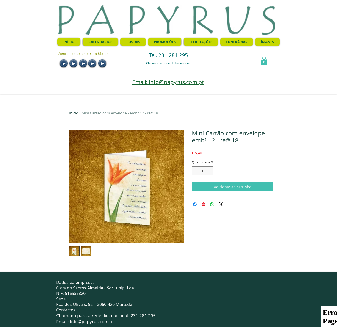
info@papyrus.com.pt (92, 321)
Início (73, 113)
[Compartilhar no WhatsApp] (212, 204)
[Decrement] (195, 171)
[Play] (64, 63)
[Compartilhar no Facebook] (195, 204)
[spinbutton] (202, 171)
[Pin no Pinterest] (203, 204)
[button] (264, 61)
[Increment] (209, 171)
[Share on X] (221, 204)
